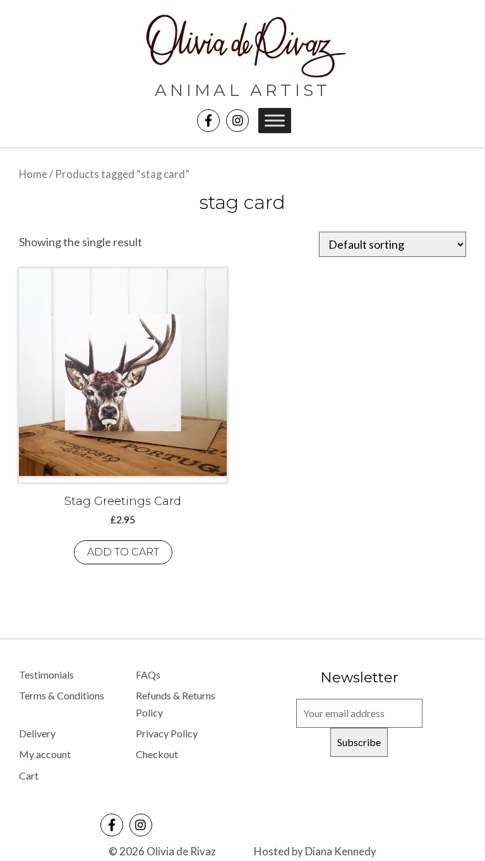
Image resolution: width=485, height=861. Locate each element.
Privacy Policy (167, 733)
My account (45, 754)
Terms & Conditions (61, 695)
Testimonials (46, 674)
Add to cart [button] (123, 552)
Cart (29, 775)
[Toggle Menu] (275, 120)
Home (33, 174)
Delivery (37, 733)
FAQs (148, 674)
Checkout (157, 754)
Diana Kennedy (340, 851)
